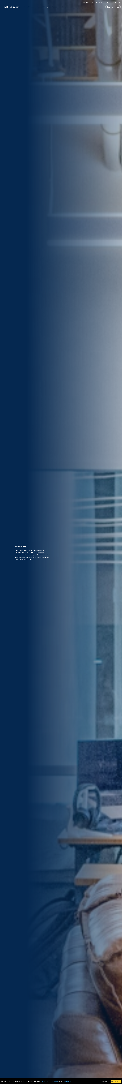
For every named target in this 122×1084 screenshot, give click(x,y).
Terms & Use (67, 1081)
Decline (104, 1081)
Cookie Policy (45, 1081)
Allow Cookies (115, 1081)
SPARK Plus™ (105, 2)
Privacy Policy (54, 1081)
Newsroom (95, 2)
